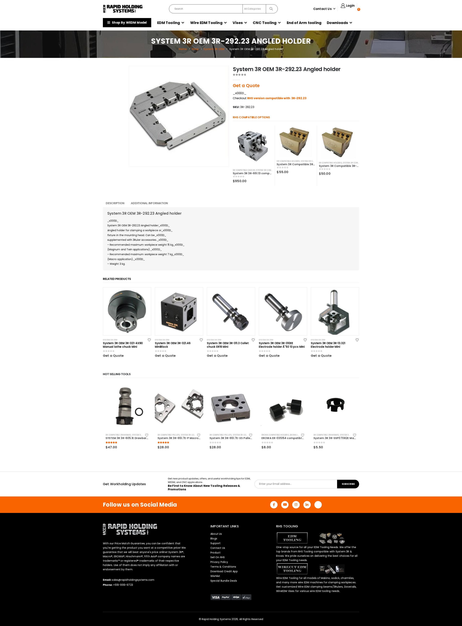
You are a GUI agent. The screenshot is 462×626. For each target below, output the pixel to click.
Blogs (213, 538)
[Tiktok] (318, 504)
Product (215, 552)
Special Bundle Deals (223, 581)
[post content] (127, 311)
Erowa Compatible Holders (275, 435)
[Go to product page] (253, 146)
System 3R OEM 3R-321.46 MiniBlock (173, 345)
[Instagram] (296, 504)
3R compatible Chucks (244, 170)
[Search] (271, 9)
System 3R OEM (110, 340)
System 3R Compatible (267, 170)
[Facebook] (274, 504)
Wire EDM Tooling (206, 22)
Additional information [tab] (149, 203)
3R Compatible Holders (288, 161)
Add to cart (145, 388)
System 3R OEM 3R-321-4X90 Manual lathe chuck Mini (123, 345)
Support (215, 543)
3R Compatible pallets (169, 435)
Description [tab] (115, 203)
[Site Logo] (123, 8)
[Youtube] (285, 504)
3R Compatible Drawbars (118, 435)
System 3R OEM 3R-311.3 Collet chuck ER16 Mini (228, 345)
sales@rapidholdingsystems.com (133, 580)
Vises (238, 22)
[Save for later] (149, 339)
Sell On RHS (217, 557)
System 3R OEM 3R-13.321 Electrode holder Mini (328, 345)
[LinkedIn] (307, 504)
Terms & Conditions (223, 566)
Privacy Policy (219, 562)
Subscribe (348, 484)
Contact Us (322, 9)
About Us (216, 534)
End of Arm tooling (304, 22)
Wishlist (215, 576)
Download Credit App (224, 571)
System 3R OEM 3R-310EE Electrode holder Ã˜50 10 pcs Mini (282, 345)
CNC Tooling (264, 22)
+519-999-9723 (123, 585)
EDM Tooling (168, 22)
